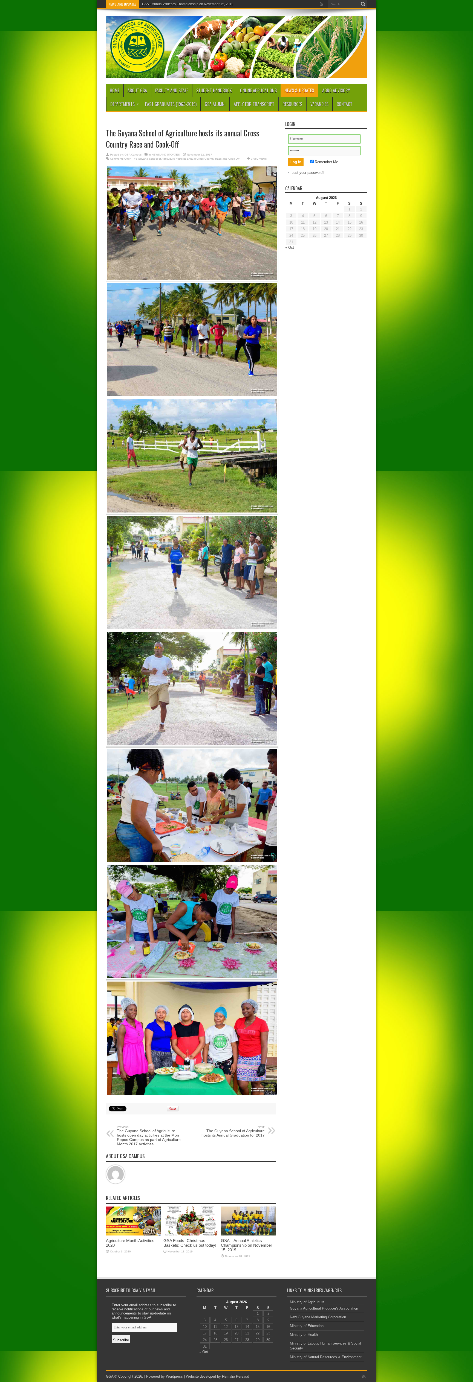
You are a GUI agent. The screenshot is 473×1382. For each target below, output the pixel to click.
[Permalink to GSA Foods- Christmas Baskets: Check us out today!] (190, 1234)
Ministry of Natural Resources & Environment (326, 1357)
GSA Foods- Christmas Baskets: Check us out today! (189, 1243)
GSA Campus (133, 154)
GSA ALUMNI (215, 104)
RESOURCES (292, 104)
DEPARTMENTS (122, 104)
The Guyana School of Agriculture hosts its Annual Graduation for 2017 (233, 1131)
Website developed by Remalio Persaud (217, 1376)
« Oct (289, 247)
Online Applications (258, 90)
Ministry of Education (307, 1326)
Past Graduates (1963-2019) (171, 104)
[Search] (363, 4)
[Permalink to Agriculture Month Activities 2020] (133, 1234)
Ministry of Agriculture (307, 1302)
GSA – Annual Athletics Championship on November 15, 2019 (246, 1245)
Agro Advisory (336, 90)
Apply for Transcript (254, 104)
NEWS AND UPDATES (166, 154)
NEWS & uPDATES (299, 90)
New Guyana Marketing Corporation (318, 1317)
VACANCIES (319, 104)
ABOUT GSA (137, 90)
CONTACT (344, 104)
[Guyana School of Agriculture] (236, 74)
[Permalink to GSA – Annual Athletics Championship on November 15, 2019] (248, 1234)
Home (114, 90)
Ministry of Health (304, 1335)
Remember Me (326, 162)
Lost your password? (308, 173)
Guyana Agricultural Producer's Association (324, 1308)
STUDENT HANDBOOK (214, 90)
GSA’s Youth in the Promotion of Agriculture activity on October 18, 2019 (195, 4)
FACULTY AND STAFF (171, 90)
